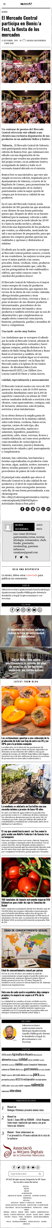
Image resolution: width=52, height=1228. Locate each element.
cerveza (5, 1064)
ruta (4, 1085)
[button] (39, 1173)
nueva (23, 1074)
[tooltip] (22, 509)
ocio (27, 1075)
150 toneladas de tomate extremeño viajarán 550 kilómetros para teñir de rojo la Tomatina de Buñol (25, 902)
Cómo (12, 1069)
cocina (19, 1064)
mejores (9, 1075)
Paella (31, 1075)
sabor (8, 1085)
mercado (16, 1074)
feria (22, 1069)
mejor (4, 1074)
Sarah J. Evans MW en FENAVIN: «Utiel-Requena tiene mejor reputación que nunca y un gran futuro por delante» (28, 1122)
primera (12, 1079)
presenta (5, 1079)
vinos (18, 1090)
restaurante (29, 1079)
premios (42, 1075)
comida (25, 1064)
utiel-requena (25, 1085)
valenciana (5, 1091)
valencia (37, 1084)
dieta (18, 1069)
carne (30, 1059)
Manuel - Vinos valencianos (19, 1132)
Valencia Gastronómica (36, 40)
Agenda (5, 12)
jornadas (42, 1069)
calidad (23, 1059)
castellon (35, 1059)
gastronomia (31, 1069)
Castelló (42, 1060)
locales (47, 1069)
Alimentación (37, 1055)
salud (12, 1086)
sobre (16, 1085)
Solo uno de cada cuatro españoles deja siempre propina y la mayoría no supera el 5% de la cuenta (25, 995)
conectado (31, 575)
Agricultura (18, 1054)
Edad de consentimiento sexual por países (22, 970)
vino (12, 1090)
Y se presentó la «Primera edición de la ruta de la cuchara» (28, 1137)
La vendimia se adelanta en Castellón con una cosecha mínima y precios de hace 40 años (23, 808)
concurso (5, 1069)
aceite (9, 1054)
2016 (4, 1054)
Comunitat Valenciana (38, 1064)
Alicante (29, 1054)
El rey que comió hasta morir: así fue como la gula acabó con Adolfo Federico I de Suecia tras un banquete (25, 834)
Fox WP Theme (40, 1179)
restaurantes (41, 1079)
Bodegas (15, 1059)
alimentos (7, 1059)
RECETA (19, 1079)
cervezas (12, 1065)
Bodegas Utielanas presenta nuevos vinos (25, 1110)
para (36, 1074)
